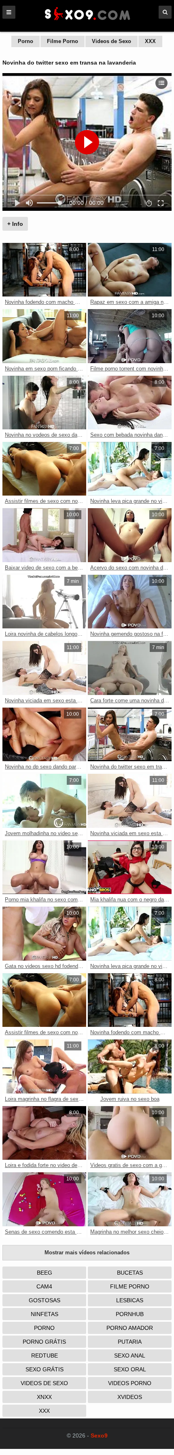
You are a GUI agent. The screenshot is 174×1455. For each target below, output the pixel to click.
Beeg (44, 1272)
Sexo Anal (129, 1355)
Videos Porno (129, 1383)
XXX (150, 41)
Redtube (44, 1355)
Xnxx (44, 1397)
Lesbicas (129, 1300)
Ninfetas (44, 1314)
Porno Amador (129, 1328)
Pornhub (130, 1314)
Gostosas (44, 1300)
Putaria (130, 1341)
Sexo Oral (130, 1369)
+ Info (15, 224)
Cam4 (44, 1286)
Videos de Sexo (111, 41)
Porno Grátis (44, 1341)
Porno (25, 41)
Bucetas (130, 1272)
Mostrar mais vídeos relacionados (87, 1252)
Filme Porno (62, 41)
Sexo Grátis (44, 1369)
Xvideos (129, 1397)
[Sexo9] (87, 21)
